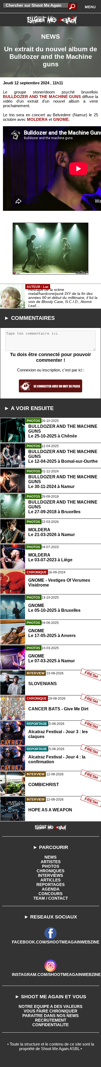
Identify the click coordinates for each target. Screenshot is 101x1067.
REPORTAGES (50, 884)
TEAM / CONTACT (50, 898)
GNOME (61, 119)
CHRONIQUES (50, 871)
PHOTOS (50, 866)
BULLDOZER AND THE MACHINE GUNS (42, 96)
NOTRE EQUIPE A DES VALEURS (50, 1006)
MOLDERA (37, 119)
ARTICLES (50, 880)
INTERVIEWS (50, 875)
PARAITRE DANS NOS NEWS (50, 1015)
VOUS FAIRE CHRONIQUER (50, 1011)
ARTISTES (51, 861)
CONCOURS (50, 893)
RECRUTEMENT (50, 1020)
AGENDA (51, 889)
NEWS (50, 857)
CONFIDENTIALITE (50, 1024)
